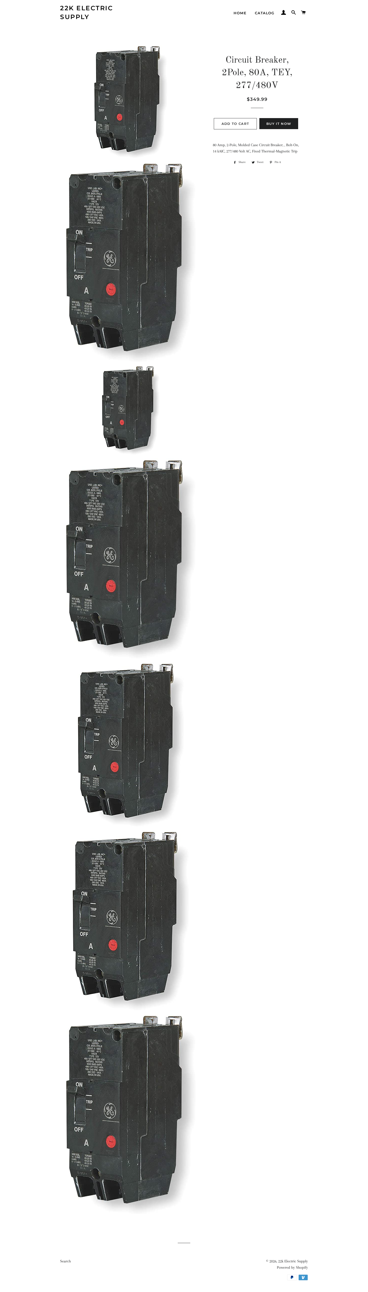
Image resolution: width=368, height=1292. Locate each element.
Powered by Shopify (292, 1267)
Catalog (265, 13)
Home (240, 13)
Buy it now (278, 124)
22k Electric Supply (86, 12)
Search (65, 1261)
